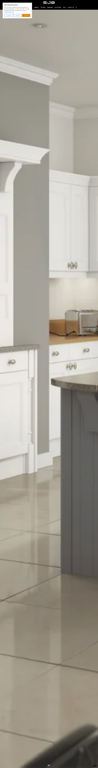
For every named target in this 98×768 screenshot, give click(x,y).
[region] (17, 10)
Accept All (26, 15)
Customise (8, 15)
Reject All (18, 15)
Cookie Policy (11, 12)
